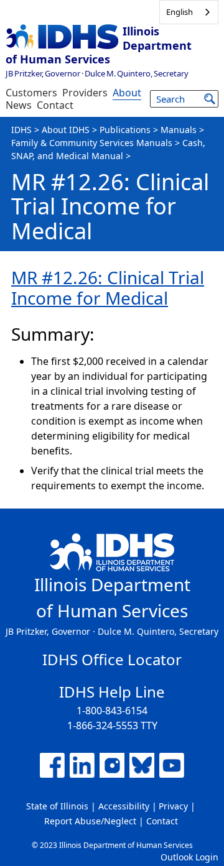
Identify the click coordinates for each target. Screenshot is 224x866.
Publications (125, 130)
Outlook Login (189, 857)
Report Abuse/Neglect (90, 821)
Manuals (179, 130)
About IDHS (66, 130)
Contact (55, 105)
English (179, 11)
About (127, 92)
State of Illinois (57, 806)
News (19, 105)
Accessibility (123, 806)
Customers (31, 92)
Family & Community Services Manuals (91, 143)
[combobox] (188, 12)
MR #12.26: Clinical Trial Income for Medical (107, 287)
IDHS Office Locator (112, 659)
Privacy (173, 806)
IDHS (21, 130)
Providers (85, 92)
